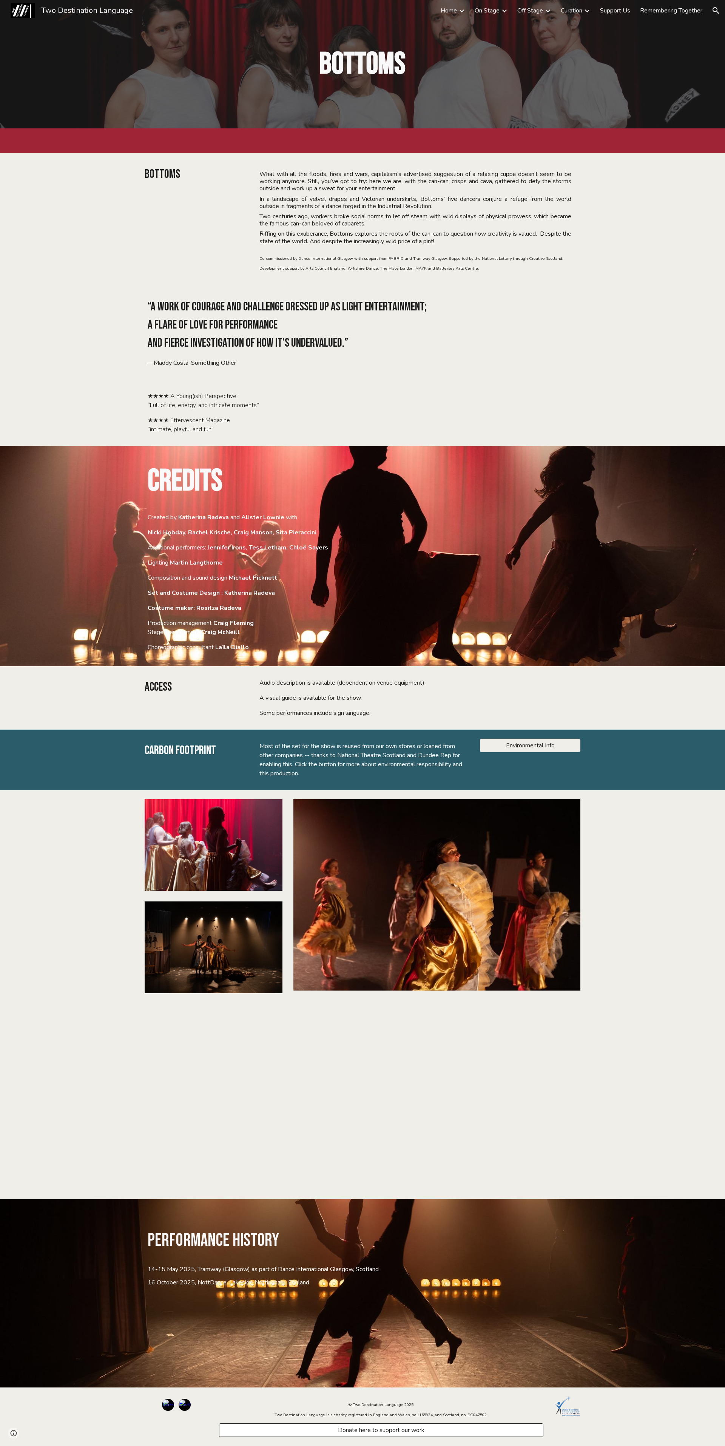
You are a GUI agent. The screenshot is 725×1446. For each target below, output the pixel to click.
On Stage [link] (487, 10)
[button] (716, 11)
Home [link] (449, 10)
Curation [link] (571, 10)
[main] (362, 64)
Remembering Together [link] (671, 10)
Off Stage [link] (530, 10)
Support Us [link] (615, 10)
